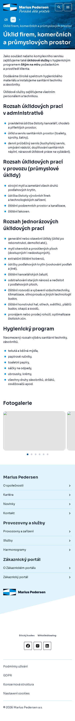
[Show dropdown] (13, 19)
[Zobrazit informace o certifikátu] (17, 624)
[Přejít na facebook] (28, 646)
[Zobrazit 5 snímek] (43, 454)
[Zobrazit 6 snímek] (47, 454)
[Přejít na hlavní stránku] (26, 7)
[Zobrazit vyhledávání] (59, 7)
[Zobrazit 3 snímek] (35, 454)
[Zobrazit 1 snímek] (27, 454)
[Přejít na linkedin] (47, 646)
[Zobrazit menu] (68, 7)
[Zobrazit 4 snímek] (39, 454)
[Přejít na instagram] (38, 646)
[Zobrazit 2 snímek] (31, 454)
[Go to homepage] (6, 19)
